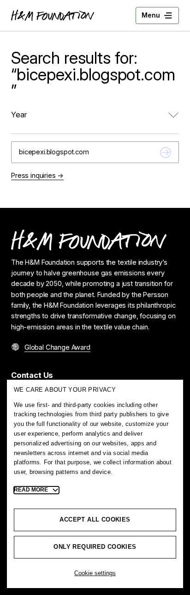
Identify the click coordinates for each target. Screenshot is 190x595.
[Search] (165, 152)
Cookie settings (95, 573)
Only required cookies (94, 546)
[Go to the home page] (52, 15)
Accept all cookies (94, 519)
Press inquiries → (37, 175)
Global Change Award (57, 347)
